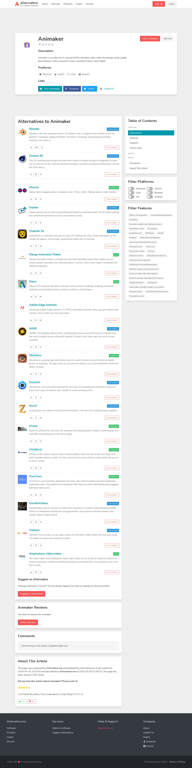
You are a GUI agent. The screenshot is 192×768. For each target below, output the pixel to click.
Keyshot (34, 382)
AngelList (109, 88)
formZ (33, 406)
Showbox (35, 355)
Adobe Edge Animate (43, 305)
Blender (34, 129)
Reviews (134, 137)
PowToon (35, 476)
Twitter (91, 88)
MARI (33, 328)
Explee (33, 207)
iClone (33, 426)
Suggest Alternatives (62, 732)
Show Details (112, 147)
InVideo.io (35, 449)
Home (45, 3)
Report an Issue (105, 728)
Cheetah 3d (36, 231)
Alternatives (136, 132)
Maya (32, 281)
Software (55, 3)
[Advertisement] (96, 22)
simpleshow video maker (45, 553)
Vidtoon (34, 530)
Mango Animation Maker (45, 254)
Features (134, 143)
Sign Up (159, 3)
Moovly (34, 187)
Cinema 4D (36, 156)
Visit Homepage (52, 88)
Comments (135, 163)
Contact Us (148, 732)
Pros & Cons (136, 148)
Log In (172, 3)
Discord (89, 3)
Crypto (79, 3)
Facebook (74, 88)
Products (68, 3)
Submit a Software (61, 728)
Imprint (146, 737)
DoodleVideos (38, 503)
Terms (173, 761)
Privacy (181, 761)
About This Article (138, 168)
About (146, 728)
